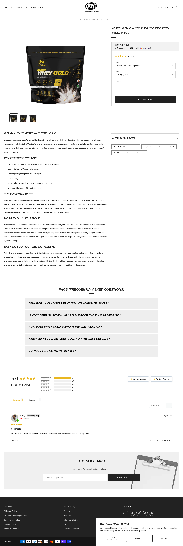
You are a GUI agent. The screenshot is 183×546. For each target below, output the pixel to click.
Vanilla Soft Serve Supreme (125, 147)
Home (75, 20)
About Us (67, 515)
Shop (7, 7)
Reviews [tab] (16, 400)
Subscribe (122, 477)
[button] (145, 48)
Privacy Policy (10, 524)
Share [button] (16, 440)
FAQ (65, 524)
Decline (164, 538)
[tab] (13, 117)
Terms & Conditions (12, 529)
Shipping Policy (10, 511)
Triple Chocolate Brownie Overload (159, 147)
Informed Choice (71, 520)
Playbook (35, 7)
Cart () (169, 7)
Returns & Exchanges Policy (16, 515)
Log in (159, 7)
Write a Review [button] (162, 379)
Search (67, 511)
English (8, 542)
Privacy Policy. (140, 530)
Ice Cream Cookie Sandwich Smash (129, 153)
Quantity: (118, 82)
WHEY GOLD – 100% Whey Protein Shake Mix (29, 433)
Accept (138, 538)
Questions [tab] (33, 400)
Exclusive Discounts (72, 529)
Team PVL (20, 7)
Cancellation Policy (12, 520)
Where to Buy (69, 507)
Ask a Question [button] (139, 379)
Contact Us (8, 507)
